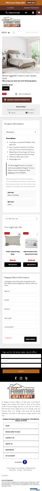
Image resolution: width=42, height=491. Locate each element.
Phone (7, 309)
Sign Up (21, 371)
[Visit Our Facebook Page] (16, 378)
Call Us (13, 113)
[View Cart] (39, 13)
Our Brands (5, 475)
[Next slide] (35, 244)
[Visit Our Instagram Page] (21, 378)
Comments (9, 327)
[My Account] (33, 13)
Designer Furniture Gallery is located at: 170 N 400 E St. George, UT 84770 (21, 420)
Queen (5, 88)
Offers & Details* (27, 470)
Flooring (10, 8)
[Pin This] (4, 94)
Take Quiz (31, 2)
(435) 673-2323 (14, 13)
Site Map (19, 470)
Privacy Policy (12, 470)
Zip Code (8, 318)
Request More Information (18, 100)
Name (7, 291)
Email (7, 300)
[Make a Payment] (26, 12)
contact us (11, 173)
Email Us (31, 113)
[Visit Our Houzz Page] (26, 378)
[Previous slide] (7, 244)
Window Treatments (31, 8)
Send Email (30, 339)
